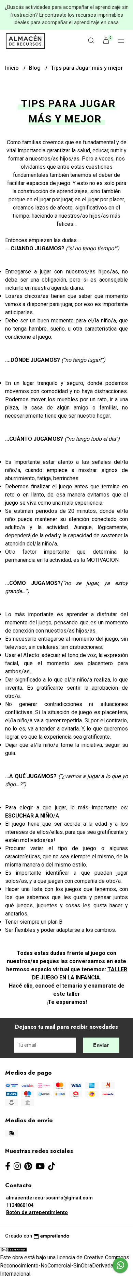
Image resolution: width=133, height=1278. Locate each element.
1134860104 (19, 1205)
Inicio (12, 68)
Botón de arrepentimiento (37, 1212)
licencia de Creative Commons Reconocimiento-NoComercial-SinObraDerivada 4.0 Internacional (64, 1265)
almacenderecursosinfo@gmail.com (49, 1198)
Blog (35, 68)
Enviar (101, 1045)
